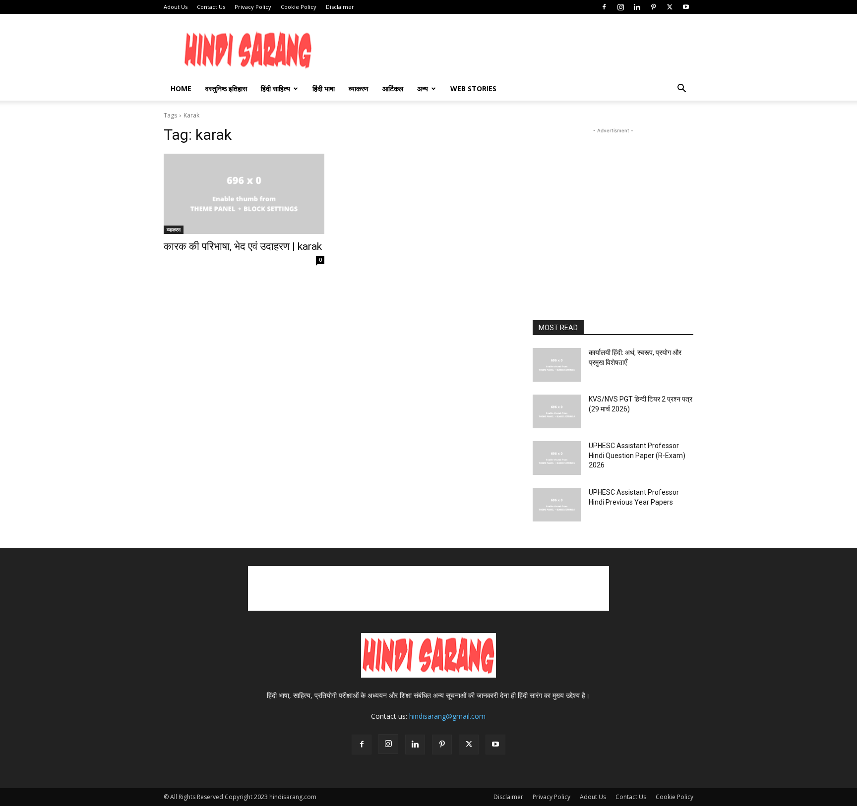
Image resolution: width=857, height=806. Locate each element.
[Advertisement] (695, 205)
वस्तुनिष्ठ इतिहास (226, 88)
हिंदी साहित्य (275, 88)
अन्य (422, 88)
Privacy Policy (253, 6)
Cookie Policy (298, 6)
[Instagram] (620, 7)
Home (181, 88)
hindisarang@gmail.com (447, 716)
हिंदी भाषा (323, 88)
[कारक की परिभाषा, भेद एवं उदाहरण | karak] (244, 194)
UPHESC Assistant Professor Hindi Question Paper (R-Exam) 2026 (637, 455)
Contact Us (211, 6)
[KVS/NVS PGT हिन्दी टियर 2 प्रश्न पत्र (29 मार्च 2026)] (557, 411)
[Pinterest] (653, 7)
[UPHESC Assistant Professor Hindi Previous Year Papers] (557, 504)
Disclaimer (340, 6)
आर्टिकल (392, 88)
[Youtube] (685, 7)
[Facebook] (604, 7)
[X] (669, 7)
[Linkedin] (636, 7)
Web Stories (473, 88)
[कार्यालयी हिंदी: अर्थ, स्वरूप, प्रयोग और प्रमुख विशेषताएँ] (557, 365)
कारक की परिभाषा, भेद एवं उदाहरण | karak (243, 246)
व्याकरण (358, 88)
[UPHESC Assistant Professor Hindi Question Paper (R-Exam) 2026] (557, 458)
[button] (681, 89)
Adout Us (175, 6)
